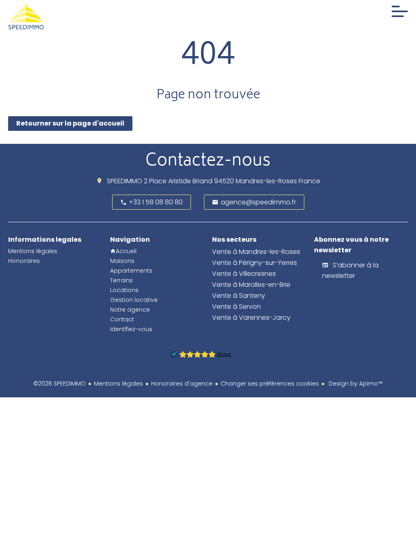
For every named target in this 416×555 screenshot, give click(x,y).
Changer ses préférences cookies (270, 383)
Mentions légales (118, 383)
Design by (355, 383)
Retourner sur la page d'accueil (70, 123)
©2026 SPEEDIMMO (59, 383)
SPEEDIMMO (124, 181)
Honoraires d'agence (181, 383)
